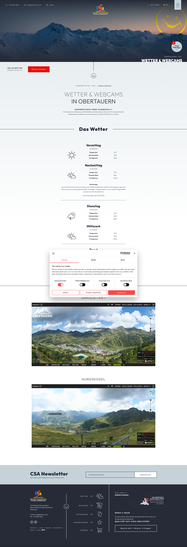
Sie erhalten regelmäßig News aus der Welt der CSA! (47, 478)
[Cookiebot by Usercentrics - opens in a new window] (121, 253)
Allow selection (93, 292)
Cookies (41, 527)
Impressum (48, 527)
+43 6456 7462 (38, 517)
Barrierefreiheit (57, 527)
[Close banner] (134, 253)
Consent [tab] (64, 260)
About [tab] (123, 260)
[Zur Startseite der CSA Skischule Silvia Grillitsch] (38, 500)
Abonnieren (145, 475)
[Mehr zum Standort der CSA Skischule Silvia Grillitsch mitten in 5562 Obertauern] (147, 501)
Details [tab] (93, 260)
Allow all (121, 292)
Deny (65, 292)
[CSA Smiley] (93, 75)
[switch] (82, 284)
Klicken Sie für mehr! (105, 77)
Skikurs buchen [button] (39, 69)
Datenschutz (33, 527)
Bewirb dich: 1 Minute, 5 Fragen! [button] (136, 528)
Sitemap (32, 530)
